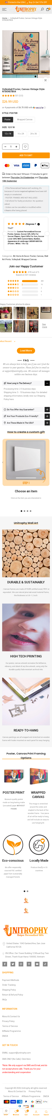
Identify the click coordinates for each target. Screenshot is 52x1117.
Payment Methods (10, 980)
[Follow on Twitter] (12, 964)
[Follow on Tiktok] (45, 964)
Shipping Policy (9, 990)
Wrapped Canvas (29, 259)
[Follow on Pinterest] (29, 964)
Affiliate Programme (11, 1031)
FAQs (4, 1000)
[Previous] (3, 462)
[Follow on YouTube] (37, 964)
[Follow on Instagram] (21, 964)
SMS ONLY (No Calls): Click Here (16, 1059)
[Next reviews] (47, 234)
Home (4, 18)
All (14, 256)
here (12, 399)
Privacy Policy (8, 1021)
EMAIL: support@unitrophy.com (16, 1053)
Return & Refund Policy (12, 995)
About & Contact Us (11, 1016)
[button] (8, 95)
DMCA (5, 1036)
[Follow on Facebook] (4, 964)
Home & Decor (22, 256)
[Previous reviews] (5, 234)
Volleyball (16, 259)
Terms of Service (10, 1026)
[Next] (49, 462)
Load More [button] (26, 350)
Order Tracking (9, 985)
